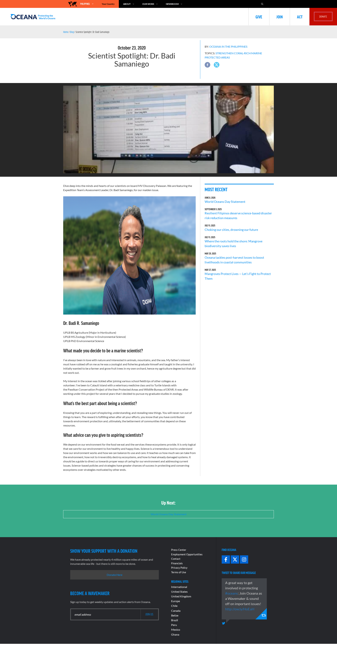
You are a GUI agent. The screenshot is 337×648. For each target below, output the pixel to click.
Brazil (174, 620)
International (179, 586)
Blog (72, 31)
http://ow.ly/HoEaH (239, 609)
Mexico (175, 629)
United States (179, 591)
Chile (174, 605)
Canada (175, 610)
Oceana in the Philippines (228, 46)
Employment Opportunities (187, 554)
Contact (175, 558)
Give (259, 16)
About (127, 4)
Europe (175, 601)
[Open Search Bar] (264, 4)
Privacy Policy (179, 567)
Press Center (178, 549)
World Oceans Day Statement (225, 202)
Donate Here (114, 574)
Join (279, 16)
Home (65, 31)
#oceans (231, 593)
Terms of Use (178, 572)
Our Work (148, 4)
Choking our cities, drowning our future (231, 230)
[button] (207, 65)
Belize (174, 615)
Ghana (175, 634)
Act (299, 16)
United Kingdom (181, 596)
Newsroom (172, 4)
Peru (174, 624)
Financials (177, 563)
